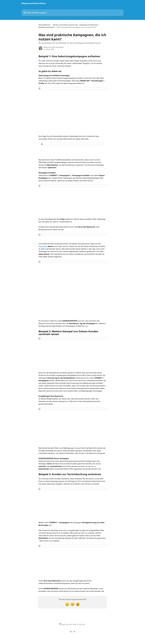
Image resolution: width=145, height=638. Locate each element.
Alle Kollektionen (44, 25)
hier (86, 326)
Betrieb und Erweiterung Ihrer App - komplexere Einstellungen (75, 25)
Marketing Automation (47, 27)
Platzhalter (43, 246)
